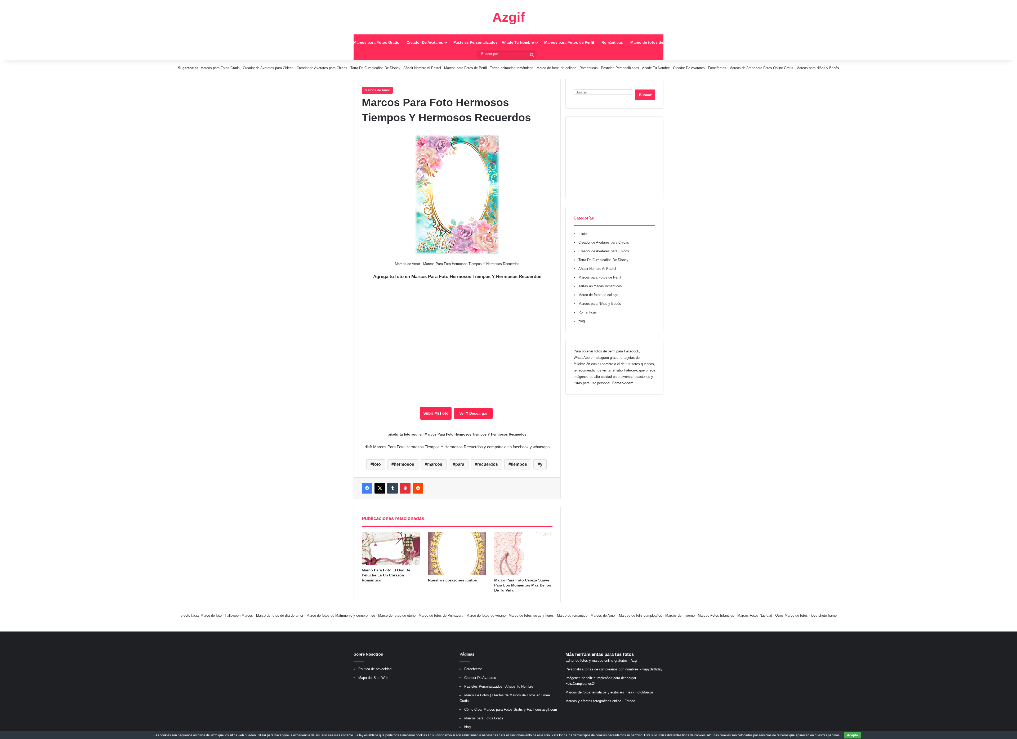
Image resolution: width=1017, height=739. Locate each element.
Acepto (852, 735)
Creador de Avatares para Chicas (268, 68)
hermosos (404, 464)
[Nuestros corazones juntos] (457, 553)
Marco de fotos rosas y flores (531, 615)
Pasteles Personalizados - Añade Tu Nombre (635, 68)
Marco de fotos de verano (486, 615)
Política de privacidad (374, 669)
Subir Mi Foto (435, 413)
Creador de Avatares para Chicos (322, 68)
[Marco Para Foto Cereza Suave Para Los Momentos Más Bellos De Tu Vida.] (523, 553)
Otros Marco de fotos (792, 615)
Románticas (612, 42)
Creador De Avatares (425, 42)
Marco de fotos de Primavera (441, 615)
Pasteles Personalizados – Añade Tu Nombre (493, 42)
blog (581, 321)
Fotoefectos (717, 68)
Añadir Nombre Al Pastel (422, 68)
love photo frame (824, 615)
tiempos (519, 464)
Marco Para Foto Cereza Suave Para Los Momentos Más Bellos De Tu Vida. (522, 585)
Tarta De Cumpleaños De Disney (375, 68)
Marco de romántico (572, 615)
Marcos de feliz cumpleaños (640, 615)
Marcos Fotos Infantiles (716, 615)
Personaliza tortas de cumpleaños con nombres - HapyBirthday (613, 669)
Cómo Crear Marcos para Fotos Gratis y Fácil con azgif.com (510, 709)
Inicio (341, 42)
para (459, 464)
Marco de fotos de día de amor (279, 615)
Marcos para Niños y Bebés (817, 68)
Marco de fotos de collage (653, 42)
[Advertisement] (614, 158)
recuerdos (487, 464)
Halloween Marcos (239, 615)
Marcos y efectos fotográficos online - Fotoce (600, 701)
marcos (434, 464)
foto (377, 464)
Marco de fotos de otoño (397, 615)
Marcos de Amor (377, 90)
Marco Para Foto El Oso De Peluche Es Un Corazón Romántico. (386, 575)
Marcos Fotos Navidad (754, 615)
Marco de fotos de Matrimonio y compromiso (340, 615)
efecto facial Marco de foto (201, 615)
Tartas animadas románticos (512, 68)
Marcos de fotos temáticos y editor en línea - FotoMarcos (609, 692)
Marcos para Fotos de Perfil (569, 42)
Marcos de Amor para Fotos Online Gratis (761, 68)
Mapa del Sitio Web (373, 678)
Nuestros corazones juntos (452, 580)
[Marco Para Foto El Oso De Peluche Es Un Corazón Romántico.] (391, 548)
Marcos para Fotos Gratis (376, 42)
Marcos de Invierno (680, 615)
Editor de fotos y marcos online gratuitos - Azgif (602, 660)
